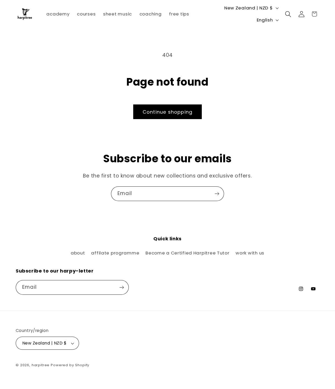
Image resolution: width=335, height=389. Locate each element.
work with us (250, 253)
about (78, 253)
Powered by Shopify (70, 365)
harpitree (41, 365)
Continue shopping (167, 112)
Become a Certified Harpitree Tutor (187, 253)
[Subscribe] (217, 193)
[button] (288, 14)
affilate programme (115, 253)
